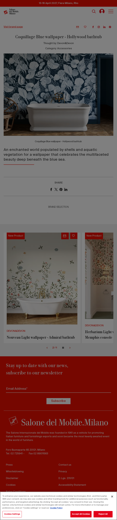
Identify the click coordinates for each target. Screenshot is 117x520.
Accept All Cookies (81, 514)
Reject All (103, 514)
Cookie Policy (56, 508)
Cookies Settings (12, 514)
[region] (58, 506)
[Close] (112, 496)
